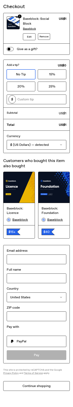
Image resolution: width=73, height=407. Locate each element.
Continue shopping (36, 386)
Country (12, 288)
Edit (29, 36)
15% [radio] (52, 74)
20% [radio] (21, 86)
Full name (14, 269)
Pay (36, 355)
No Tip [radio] (21, 74)
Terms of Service (33, 373)
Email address (17, 250)
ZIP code (13, 307)
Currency (13, 136)
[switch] (10, 49)
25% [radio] (52, 86)
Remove (44, 36)
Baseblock (29, 28)
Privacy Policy (11, 373)
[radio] (36, 341)
